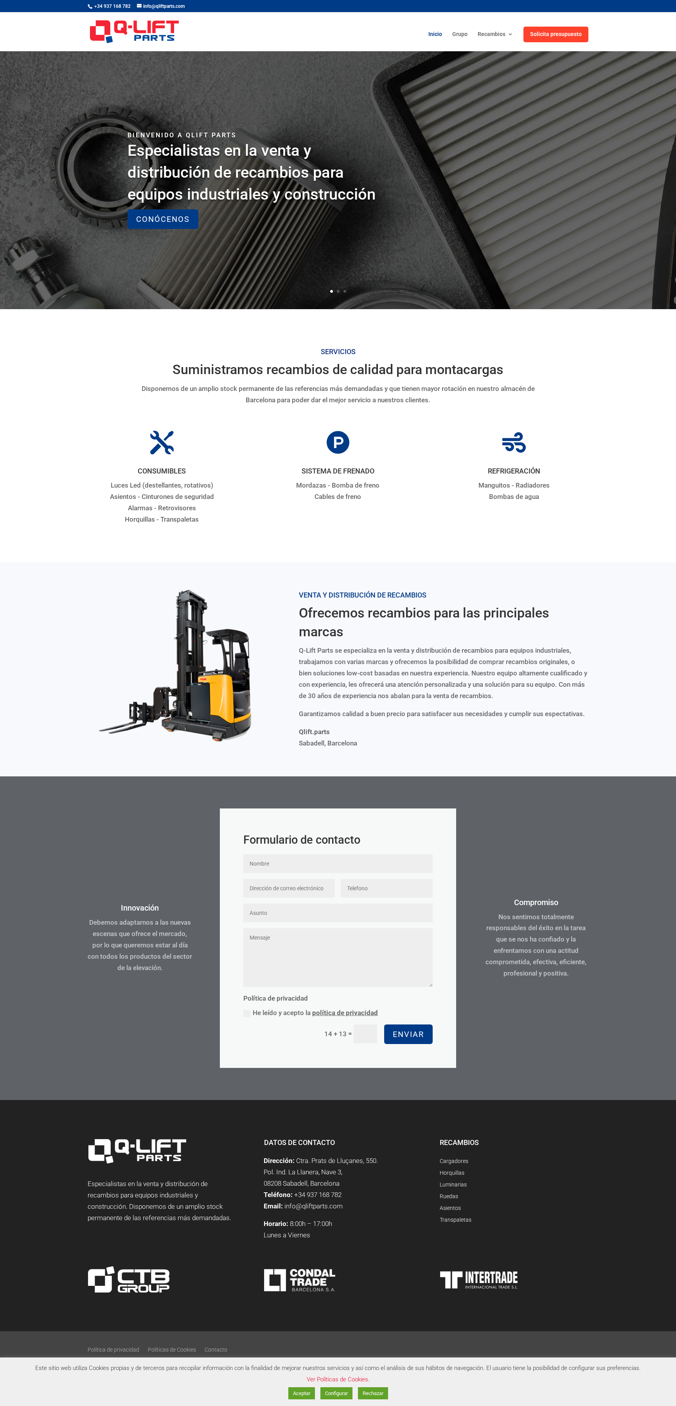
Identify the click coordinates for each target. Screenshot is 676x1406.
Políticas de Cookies (172, 1350)
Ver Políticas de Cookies (337, 1379)
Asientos (450, 1208)
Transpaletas (455, 1220)
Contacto (216, 1350)
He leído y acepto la (315, 1013)
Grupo (459, 34)
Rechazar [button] (373, 1393)
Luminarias (453, 1185)
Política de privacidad (113, 1350)
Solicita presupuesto (556, 34)
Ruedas (449, 1196)
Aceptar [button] (301, 1393)
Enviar (408, 1034)
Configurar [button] (336, 1393)
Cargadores (454, 1161)
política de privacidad (345, 1013)
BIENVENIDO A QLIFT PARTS (182, 135)
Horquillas (452, 1173)
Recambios (491, 34)
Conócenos (163, 219)
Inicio (435, 34)
